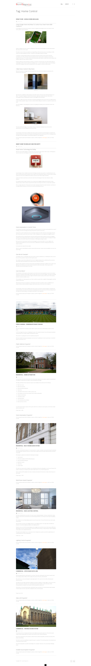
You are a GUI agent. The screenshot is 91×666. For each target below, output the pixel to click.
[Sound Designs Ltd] (23, 5)
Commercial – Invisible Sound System (27, 628)
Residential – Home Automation (25, 375)
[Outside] (36, 433)
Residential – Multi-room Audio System (28, 445)
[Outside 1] (36, 362)
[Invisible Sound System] (36, 616)
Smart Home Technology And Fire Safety (28, 144)
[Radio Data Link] (36, 558)
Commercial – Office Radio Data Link (27, 571)
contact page (44, 137)
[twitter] (74, 4)
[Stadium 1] (36, 312)
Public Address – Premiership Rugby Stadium (29, 324)
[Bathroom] (36, 498)
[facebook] (72, 4)
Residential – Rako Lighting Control (27, 511)
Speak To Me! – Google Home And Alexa (27, 19)
